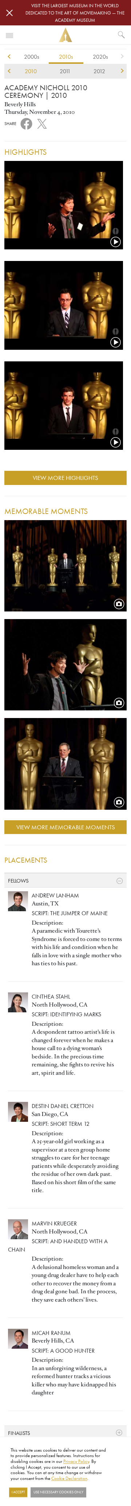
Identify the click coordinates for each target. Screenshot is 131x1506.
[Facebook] (26, 123)
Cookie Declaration (69, 1478)
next (122, 56)
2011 (65, 71)
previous (8, 56)
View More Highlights (65, 477)
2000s (31, 56)
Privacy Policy (76, 1461)
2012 (99, 71)
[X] (42, 122)
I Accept (18, 1492)
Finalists (19, 1433)
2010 (31, 71)
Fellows (18, 880)
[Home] (65, 35)
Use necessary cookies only (58, 1492)
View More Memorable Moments (65, 827)
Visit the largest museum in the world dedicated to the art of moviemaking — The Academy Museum (74, 13)
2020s (100, 56)
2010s (66, 56)
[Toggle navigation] (9, 34)
